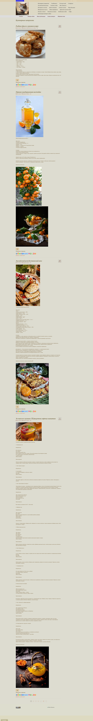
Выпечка (28, 262)
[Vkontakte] (23, 84)
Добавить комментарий (20, 86)
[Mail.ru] (16, 84)
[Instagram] (29, 84)
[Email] (30, 84)
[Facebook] (26, 84)
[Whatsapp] (19, 84)
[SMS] (32, 84)
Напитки (28, 420)
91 (43, 701)
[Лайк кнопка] (17, 80)
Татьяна (19, 262)
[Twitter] (27, 84)
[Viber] (21, 84)
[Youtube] (33, 84)
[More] (35, 84)
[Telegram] (24, 84)
